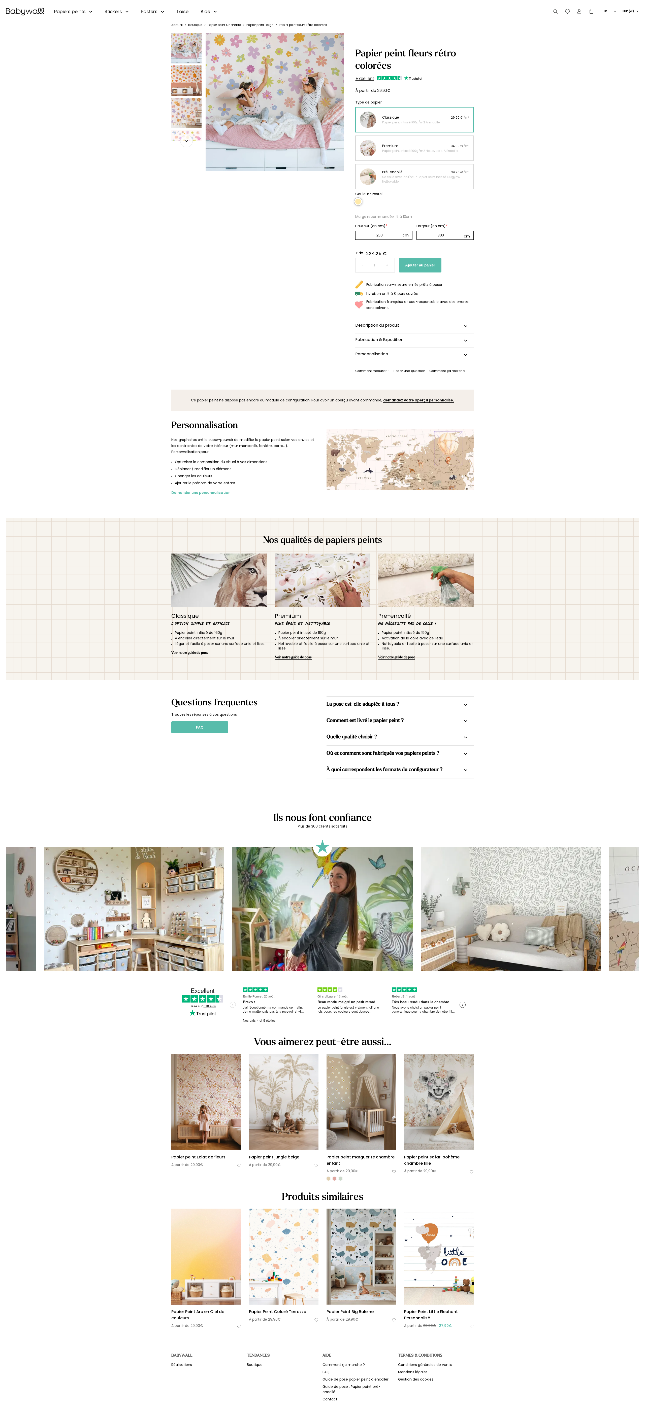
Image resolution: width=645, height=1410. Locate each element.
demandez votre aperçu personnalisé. (418, 400)
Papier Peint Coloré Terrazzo (277, 1312)
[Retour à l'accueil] (25, 11)
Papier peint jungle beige (274, 1157)
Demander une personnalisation (201, 492)
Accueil (177, 25)
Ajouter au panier (420, 265)
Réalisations (181, 1364)
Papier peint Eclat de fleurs (198, 1157)
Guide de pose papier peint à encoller (355, 1379)
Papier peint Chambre (224, 25)
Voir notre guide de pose (189, 652)
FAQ (200, 727)
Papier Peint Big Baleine (350, 1312)
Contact (329, 1399)
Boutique (195, 25)
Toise (182, 11)
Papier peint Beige (259, 25)
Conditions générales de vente (425, 1364)
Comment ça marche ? (343, 1364)
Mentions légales (413, 1371)
